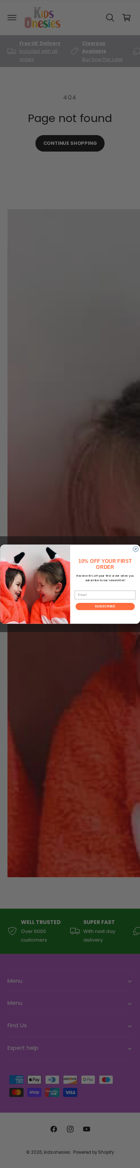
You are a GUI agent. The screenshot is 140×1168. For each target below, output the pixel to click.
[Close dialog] (135, 549)
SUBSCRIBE (105, 606)
